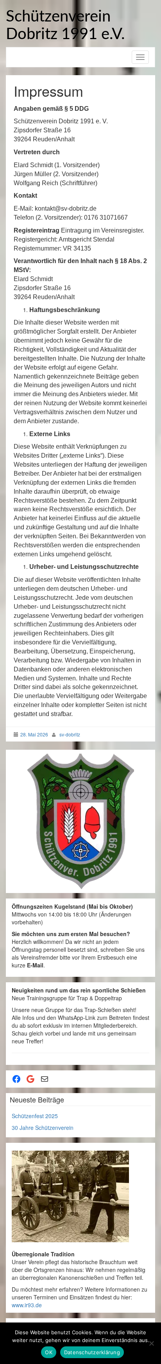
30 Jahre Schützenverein (42, 1127)
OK (48, 1352)
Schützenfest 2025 (35, 1116)
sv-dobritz (69, 734)
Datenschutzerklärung (92, 1352)
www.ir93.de (27, 1305)
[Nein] (151, 1343)
